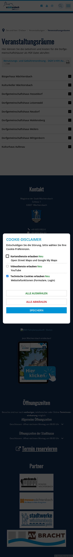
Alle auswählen (36, 293)
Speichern (36, 310)
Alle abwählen (36, 301)
